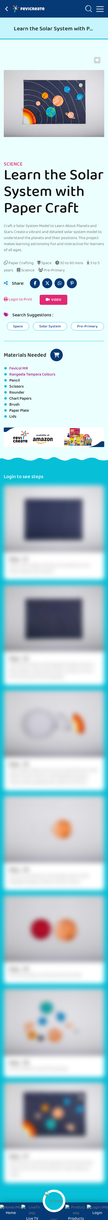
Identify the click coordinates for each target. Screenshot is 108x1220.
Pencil (14, 381)
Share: (17, 284)
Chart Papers (20, 399)
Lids (12, 417)
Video (55, 300)
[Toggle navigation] (98, 8)
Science (27, 271)
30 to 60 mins (71, 263)
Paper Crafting (21, 263)
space (18, 326)
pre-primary (87, 326)
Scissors (16, 387)
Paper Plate (19, 411)
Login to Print (20, 300)
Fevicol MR (18, 369)
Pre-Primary (54, 271)
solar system (50, 326)
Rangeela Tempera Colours (32, 375)
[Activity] (54, 1201)
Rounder (16, 393)
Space (45, 263)
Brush (14, 405)
